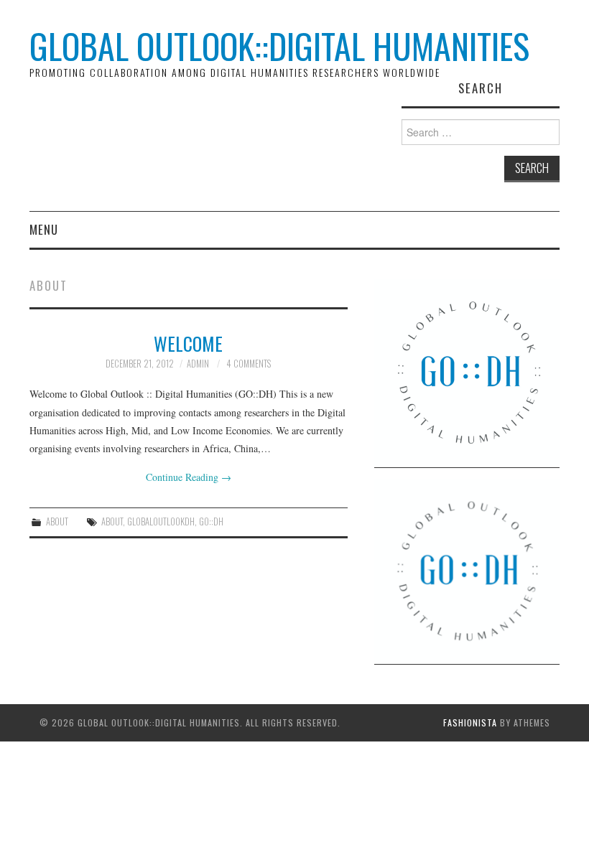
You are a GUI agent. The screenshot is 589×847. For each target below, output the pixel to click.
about (112, 521)
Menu (43, 229)
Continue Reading (188, 477)
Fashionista (470, 722)
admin (198, 363)
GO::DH (211, 521)
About (57, 521)
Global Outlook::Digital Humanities (279, 45)
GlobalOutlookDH (161, 521)
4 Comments (248, 363)
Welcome (188, 343)
